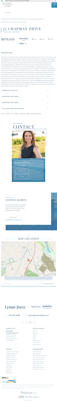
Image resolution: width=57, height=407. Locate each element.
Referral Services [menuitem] (37, 340)
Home (3, 113)
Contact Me (22, 171)
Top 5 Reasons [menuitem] (36, 342)
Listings (8, 113)
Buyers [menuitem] (34, 336)
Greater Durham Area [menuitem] (11, 359)
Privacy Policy (28, 400)
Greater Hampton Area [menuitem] (11, 353)
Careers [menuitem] (34, 335)
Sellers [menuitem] (34, 338)
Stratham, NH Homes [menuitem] (38, 363)
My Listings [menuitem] (9, 365)
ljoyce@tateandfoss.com (38, 315)
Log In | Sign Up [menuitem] (37, 344)
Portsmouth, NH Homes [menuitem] (38, 357)
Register (13, 217)
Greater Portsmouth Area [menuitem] (12, 351)
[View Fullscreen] (3, 248)
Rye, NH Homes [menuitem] (36, 353)
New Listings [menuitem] (9, 367)
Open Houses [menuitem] (9, 373)
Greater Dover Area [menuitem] (11, 357)
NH (12, 113)
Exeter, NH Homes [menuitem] (37, 365)
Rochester (22, 113)
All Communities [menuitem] (37, 351)
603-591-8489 (21, 165)
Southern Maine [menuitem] (10, 363)
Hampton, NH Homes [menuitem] (38, 361)
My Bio (22, 176)
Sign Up (47, 5)
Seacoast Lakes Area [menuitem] (11, 361)
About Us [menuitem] (35, 331)
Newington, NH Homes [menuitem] (38, 367)
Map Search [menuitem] (9, 371)
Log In (43, 5)
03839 (28, 113)
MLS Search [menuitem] (9, 369)
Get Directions (48, 284)
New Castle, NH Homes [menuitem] (38, 359)
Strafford (16, 113)
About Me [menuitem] (35, 333)
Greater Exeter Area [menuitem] (11, 355)
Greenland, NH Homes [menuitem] (38, 369)
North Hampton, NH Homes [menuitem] (39, 355)
